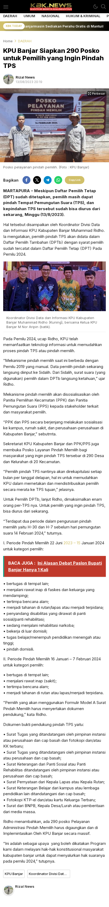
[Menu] (5, 6)
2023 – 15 (71, 542)
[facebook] (26, 180)
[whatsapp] (58, 180)
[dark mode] (95, 6)
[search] (103, 6)
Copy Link (74, 179)
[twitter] (37, 180)
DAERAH (24, 41)
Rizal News (25, 77)
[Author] (8, 79)
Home (8, 41)
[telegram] (48, 180)
